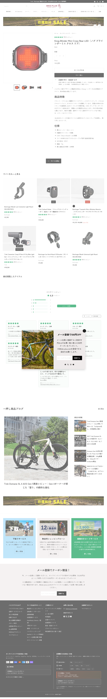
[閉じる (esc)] (84, 330)
